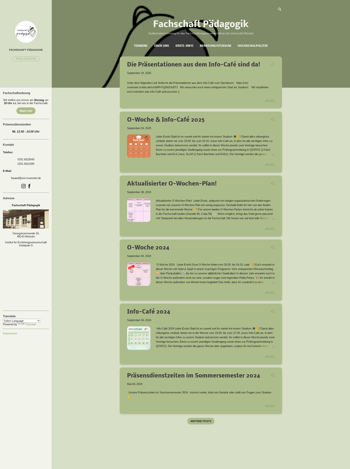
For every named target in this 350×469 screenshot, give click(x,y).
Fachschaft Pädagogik (26, 50)
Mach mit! (26, 110)
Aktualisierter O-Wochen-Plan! (172, 184)
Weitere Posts (200, 421)
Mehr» (270, 100)
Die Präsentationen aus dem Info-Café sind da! (193, 65)
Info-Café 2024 (148, 312)
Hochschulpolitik (253, 45)
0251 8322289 (26, 163)
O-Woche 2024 (148, 248)
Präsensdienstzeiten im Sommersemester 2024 (193, 376)
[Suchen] (280, 10)
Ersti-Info (184, 45)
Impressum (10, 333)
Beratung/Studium (215, 45)
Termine (140, 45)
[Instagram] (23, 186)
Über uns (161, 45)
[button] (272, 65)
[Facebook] (29, 186)
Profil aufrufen (26, 59)
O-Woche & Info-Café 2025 (166, 120)
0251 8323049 (26, 159)
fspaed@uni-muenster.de (26, 178)
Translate (30, 324)
